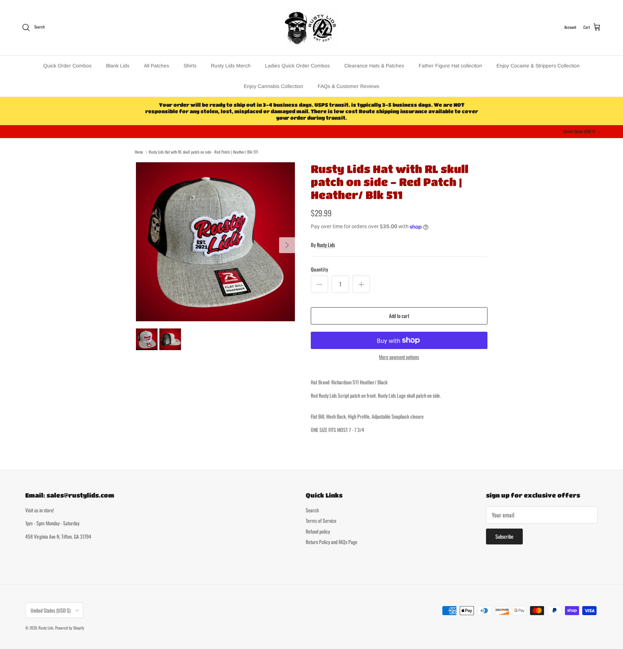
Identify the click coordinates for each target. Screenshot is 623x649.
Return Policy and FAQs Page (331, 542)
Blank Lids (117, 66)
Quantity (319, 269)
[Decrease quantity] (319, 284)
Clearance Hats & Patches (374, 66)
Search (312, 510)
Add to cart (399, 315)
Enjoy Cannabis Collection (273, 86)
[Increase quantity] (361, 284)
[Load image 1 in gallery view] (215, 241)
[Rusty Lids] (311, 27)
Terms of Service (321, 520)
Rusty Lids (326, 244)
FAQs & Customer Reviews (348, 86)
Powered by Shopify (69, 628)
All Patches (156, 66)
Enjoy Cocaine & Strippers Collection (538, 66)
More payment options (399, 357)
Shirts (190, 66)
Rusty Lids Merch (231, 66)
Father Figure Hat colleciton (450, 66)
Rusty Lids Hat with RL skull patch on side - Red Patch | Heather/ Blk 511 (203, 152)
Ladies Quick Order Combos (297, 66)
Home (139, 152)
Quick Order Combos (67, 66)
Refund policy (318, 531)
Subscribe (504, 536)
